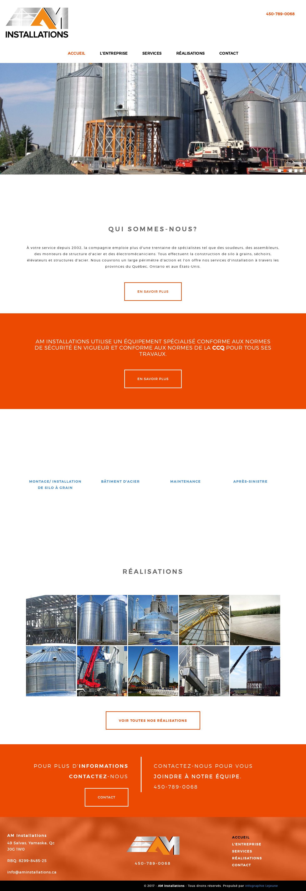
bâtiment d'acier (120, 481)
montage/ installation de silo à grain (55, 484)
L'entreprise (114, 53)
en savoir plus (153, 291)
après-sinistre (250, 481)
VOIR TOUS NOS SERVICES (153, 516)
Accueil (76, 53)
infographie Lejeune (261, 886)
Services (152, 53)
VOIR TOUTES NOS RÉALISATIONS (153, 720)
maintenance (185, 481)
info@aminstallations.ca (32, 872)
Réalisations (190, 53)
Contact (228, 53)
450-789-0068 (280, 14)
